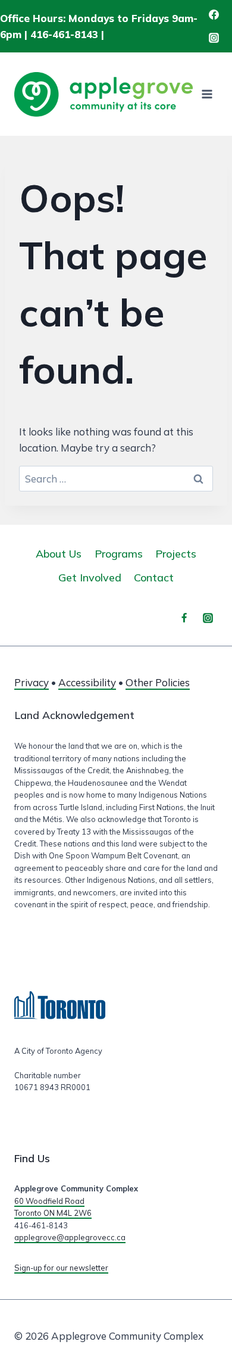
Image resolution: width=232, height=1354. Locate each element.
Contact (154, 577)
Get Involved (89, 577)
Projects (175, 554)
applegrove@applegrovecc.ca (70, 1237)
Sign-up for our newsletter (61, 1267)
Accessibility (87, 682)
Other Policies (158, 682)
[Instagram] (213, 38)
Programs (119, 554)
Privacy (31, 682)
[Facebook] (213, 15)
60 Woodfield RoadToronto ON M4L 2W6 (53, 1207)
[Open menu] (207, 94)
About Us (58, 554)
